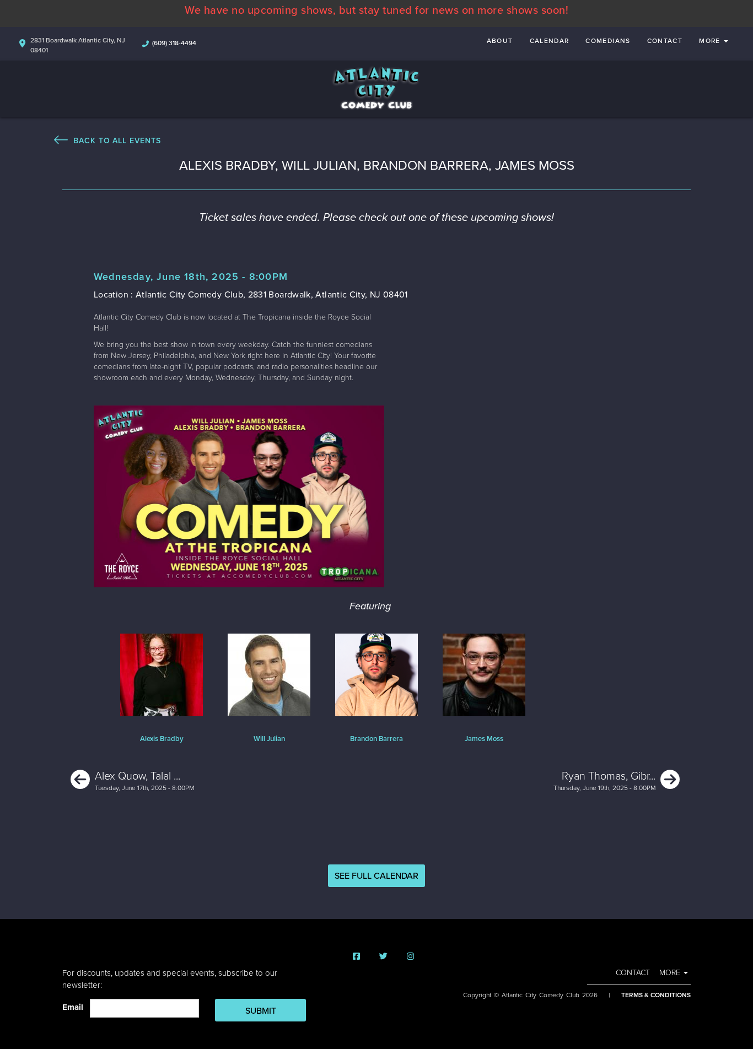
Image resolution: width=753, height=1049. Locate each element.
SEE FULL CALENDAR (376, 876)
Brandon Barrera (376, 738)
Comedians (607, 41)
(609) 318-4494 (174, 43)
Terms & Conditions (656, 995)
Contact (665, 41)
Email (75, 1007)
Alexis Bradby (162, 738)
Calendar (549, 41)
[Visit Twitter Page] (383, 956)
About (500, 41)
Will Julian (269, 738)
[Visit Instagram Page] (410, 956)
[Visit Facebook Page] (356, 956)
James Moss (484, 738)
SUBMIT (260, 1010)
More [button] (711, 41)
